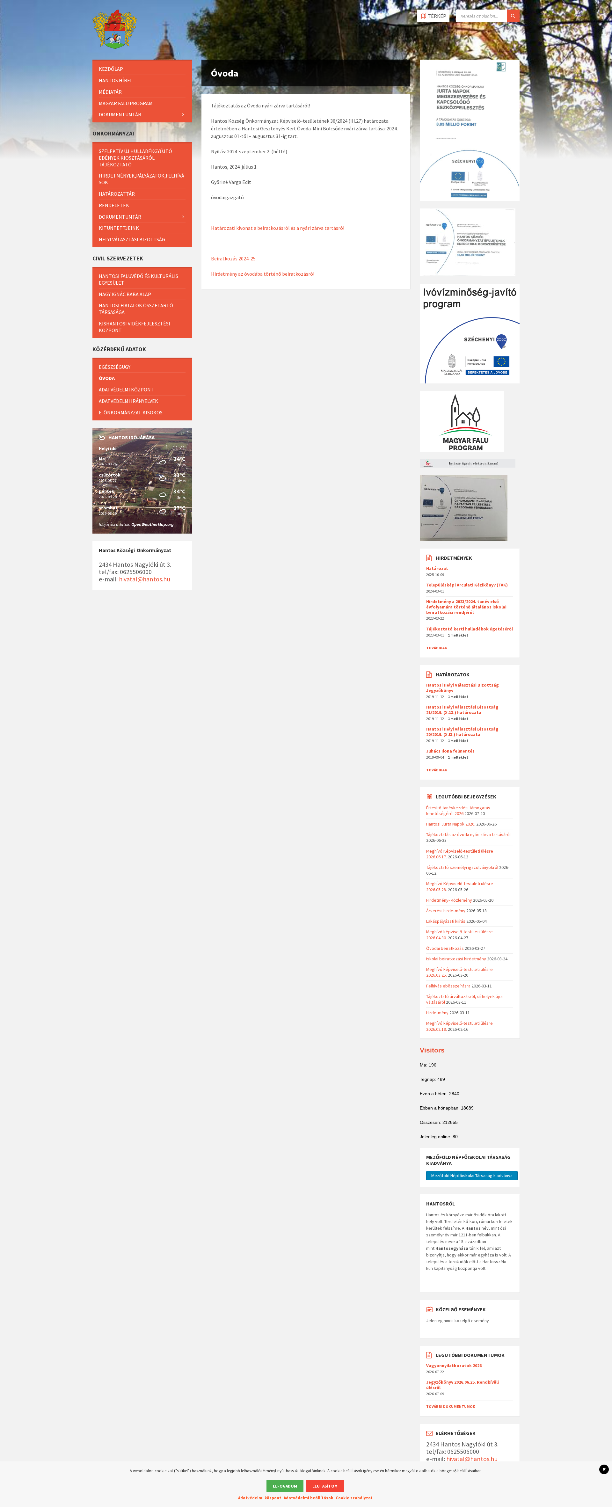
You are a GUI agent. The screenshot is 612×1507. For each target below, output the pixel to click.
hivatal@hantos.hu (144, 579)
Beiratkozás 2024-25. (234, 258)
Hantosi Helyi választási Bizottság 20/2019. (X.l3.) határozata (462, 731)
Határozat (437, 568)
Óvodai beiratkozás (445, 948)
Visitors (432, 1050)
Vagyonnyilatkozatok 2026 (454, 1365)
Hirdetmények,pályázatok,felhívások (141, 179)
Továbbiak (436, 647)
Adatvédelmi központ (126, 389)
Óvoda (107, 378)
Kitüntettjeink (119, 228)
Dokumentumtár (120, 114)
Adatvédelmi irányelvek (128, 401)
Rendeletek (114, 205)
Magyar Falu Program (126, 103)
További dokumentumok (450, 1406)
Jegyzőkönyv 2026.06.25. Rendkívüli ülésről (462, 1384)
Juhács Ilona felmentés (450, 751)
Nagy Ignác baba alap (125, 294)
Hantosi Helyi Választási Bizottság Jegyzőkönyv (462, 687)
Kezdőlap (111, 69)
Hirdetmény (437, 1013)
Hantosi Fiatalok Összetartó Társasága (136, 308)
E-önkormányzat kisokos (131, 412)
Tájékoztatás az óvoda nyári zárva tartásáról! (469, 834)
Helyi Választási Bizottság (132, 239)
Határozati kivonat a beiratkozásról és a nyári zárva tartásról (278, 228)
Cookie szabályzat (354, 1498)
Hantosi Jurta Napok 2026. (450, 824)
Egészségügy (114, 367)
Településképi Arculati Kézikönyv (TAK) (467, 585)
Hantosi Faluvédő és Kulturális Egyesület (138, 279)
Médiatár (110, 92)
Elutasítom (325, 1486)
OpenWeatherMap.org (152, 524)
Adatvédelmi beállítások (308, 1498)
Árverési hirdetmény (445, 911)
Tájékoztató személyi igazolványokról (462, 867)
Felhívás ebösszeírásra (448, 986)
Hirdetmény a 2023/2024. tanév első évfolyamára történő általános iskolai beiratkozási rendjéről (466, 607)
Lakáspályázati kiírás (445, 921)
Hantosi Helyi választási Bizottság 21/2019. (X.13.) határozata (462, 709)
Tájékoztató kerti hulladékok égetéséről (469, 629)
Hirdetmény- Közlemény (449, 900)
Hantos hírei (115, 80)
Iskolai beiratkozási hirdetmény (456, 959)
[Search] (513, 16)
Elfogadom (285, 1486)
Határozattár (117, 194)
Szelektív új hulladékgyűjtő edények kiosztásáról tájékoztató (135, 158)
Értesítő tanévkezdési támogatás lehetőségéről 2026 (458, 810)
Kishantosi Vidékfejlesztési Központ (134, 326)
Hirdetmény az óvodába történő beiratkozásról (263, 274)
